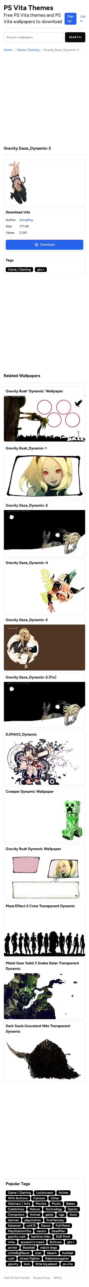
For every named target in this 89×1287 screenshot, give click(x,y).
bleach (52, 1253)
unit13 (31, 1226)
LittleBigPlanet (19, 1253)
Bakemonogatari (57, 1258)
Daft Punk (63, 1237)
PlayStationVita (19, 1231)
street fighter (30, 1258)
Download (47, 245)
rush (11, 1258)
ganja (49, 1215)
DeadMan (58, 1231)
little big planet (46, 1264)
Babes (70, 1204)
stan (38, 1253)
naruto (41, 1231)
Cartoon (39, 1198)
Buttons (56, 1242)
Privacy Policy (41, 1277)
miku (11, 1242)
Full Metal (63, 1226)
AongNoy (26, 220)
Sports (73, 1209)
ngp (61, 1215)
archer (12, 1248)
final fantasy (55, 1220)
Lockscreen (44, 1193)
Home (8, 50)
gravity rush (17, 1237)
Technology (53, 1209)
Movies (41, 1204)
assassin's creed (32, 1242)
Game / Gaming (28, 50)
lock (27, 1264)
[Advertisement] (44, 98)
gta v (40, 269)
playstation (32, 1220)
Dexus (45, 1226)
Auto (73, 1215)
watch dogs (48, 1248)
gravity (13, 1264)
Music (56, 1204)
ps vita (68, 1264)
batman (13, 1220)
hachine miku (40, 1237)
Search (75, 37)
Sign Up (70, 18)
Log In (82, 18)
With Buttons (18, 1198)
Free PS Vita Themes (17, 1277)
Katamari (14, 1226)
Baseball (29, 1248)
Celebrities (16, 1209)
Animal (35, 1215)
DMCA (58, 1277)
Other (55, 1198)
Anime (63, 1193)
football (67, 1253)
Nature (35, 1209)
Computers (16, 1215)
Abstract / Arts (19, 1204)
